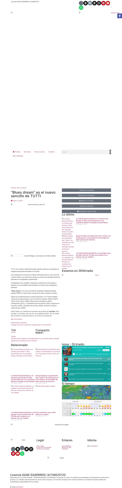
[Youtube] (108, 3)
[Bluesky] (90, 3)
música (13, 336)
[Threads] (94, 3)
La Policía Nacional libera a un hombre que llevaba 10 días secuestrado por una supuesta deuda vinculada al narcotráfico (23, 378)
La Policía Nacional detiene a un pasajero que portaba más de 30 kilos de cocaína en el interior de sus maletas (23, 415)
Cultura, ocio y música (18, 188)
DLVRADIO (19, 487)
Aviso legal (40, 446)
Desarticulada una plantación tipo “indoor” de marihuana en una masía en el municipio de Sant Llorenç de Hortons (47, 378)
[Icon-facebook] (81, 3)
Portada (17, 152)
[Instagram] (99, 3)
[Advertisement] (61, 172)
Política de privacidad (43, 447)
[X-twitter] (85, 3)
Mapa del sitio (66, 447)
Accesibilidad (66, 446)
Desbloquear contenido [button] (19, 323)
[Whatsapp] (81, 7)
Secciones (27, 152)
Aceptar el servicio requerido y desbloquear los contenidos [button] (31, 325)
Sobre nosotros (39, 152)
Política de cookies (42, 449)
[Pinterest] (103, 3)
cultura (13, 332)
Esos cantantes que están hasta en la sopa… (46, 413)
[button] (36, 333)
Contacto (51, 152)
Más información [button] (16, 319)
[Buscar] (110, 152)
